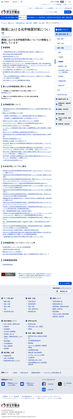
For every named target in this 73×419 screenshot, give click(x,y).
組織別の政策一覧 (63, 99)
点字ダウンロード (46, 4)
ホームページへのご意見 (55, 398)
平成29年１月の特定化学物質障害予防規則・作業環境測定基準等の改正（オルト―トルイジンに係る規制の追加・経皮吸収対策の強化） (27, 207)
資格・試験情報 (8, 346)
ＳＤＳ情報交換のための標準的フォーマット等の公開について (20, 69)
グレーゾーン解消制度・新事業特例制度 (37, 346)
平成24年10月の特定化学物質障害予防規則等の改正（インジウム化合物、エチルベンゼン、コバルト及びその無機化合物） (27, 186)
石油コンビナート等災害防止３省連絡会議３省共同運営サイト (20, 132)
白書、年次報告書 (9, 358)
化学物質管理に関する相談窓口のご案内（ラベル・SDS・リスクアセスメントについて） (26, 72)
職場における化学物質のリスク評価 (13, 113)
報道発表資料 (32, 304)
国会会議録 (61, 114)
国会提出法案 (32, 324)
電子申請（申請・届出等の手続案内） (37, 337)
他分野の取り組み (62, 94)
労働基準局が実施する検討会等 (11, 249)
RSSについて (41, 398)
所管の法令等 (32, 321)
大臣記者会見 (32, 301)
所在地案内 (7, 329)
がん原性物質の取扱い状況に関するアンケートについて (18, 61)
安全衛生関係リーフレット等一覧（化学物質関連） (17, 247)
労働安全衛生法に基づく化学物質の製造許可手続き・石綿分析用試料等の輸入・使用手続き (27, 135)
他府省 (15, 372)
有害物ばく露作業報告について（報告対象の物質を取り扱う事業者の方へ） (25, 115)
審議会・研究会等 (63, 109)
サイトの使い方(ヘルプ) (27, 398)
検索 (68, 12)
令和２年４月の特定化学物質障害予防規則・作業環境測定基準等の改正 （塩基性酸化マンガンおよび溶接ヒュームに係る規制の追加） (27, 226)
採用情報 (6, 348)
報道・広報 (31, 298)
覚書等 (30, 329)
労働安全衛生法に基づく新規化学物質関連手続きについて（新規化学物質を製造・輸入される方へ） (27, 109)
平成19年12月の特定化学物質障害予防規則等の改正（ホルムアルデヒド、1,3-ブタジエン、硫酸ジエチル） (27, 171)
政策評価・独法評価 (63, 124)
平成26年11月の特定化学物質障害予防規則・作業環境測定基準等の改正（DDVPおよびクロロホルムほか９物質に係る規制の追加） (27, 195)
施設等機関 (7, 341)
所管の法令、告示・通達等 (35, 326)
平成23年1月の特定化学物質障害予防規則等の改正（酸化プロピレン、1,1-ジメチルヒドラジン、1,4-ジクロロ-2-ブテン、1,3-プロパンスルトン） (27, 180)
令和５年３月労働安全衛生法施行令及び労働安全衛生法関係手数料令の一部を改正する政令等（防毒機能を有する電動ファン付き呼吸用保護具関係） (27, 233)
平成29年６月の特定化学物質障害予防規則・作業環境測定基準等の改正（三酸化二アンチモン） (27, 218)
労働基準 (60, 61)
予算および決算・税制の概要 (64, 119)
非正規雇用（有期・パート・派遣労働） (64, 71)
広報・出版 (31, 306)
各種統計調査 (7, 355)
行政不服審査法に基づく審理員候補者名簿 (37, 363)
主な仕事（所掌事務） (10, 331)
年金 (58, 90)
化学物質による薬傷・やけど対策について (14, 141)
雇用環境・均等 (62, 66)
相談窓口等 (61, 85)
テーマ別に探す (9, 298)
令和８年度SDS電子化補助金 (12, 54)
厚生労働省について (10, 321)
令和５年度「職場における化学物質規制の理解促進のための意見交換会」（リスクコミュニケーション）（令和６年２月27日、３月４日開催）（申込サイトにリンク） (27, 148)
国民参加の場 (68, 8)
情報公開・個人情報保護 (35, 352)
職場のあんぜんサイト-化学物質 (12, 251)
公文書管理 (31, 357)
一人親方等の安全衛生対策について (13, 160)
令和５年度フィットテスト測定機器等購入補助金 (16, 80)
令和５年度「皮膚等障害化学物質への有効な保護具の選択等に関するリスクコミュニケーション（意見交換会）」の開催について (27, 152)
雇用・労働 (60, 48)
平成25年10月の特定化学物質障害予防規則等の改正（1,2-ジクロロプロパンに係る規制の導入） (27, 190)
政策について (63, 30)
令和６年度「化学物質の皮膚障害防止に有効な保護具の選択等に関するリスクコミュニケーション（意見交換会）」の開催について (27, 157)
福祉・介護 (60, 43)
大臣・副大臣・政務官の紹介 (12, 324)
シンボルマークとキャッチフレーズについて (47, 396)
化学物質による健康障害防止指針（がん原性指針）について (21, 118)
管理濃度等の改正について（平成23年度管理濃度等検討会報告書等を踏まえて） (25, 183)
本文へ (31, 8)
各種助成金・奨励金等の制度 (64, 104)
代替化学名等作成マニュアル (11, 56)
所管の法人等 (24, 372)
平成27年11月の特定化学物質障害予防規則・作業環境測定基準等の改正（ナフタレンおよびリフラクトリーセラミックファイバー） (27, 203)
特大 (70, 1)
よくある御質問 (49, 8)
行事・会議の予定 (33, 309)
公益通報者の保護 (33, 350)
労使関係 (60, 76)
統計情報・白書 (9, 352)
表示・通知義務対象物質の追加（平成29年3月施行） (17, 211)
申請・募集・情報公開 (35, 333)
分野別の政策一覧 (63, 34)
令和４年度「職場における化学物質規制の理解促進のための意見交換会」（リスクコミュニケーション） (27, 144)
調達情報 (30, 343)
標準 (62, 1)
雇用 (59, 52)
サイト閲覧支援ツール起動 (60, 4)
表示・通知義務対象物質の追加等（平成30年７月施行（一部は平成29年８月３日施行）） (26, 222)
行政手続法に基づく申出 (35, 360)
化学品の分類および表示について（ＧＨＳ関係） (16, 125)
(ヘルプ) (70, 4)
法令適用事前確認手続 (34, 340)
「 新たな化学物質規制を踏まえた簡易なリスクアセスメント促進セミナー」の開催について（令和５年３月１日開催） (27, 77)
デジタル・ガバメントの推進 (36, 355)
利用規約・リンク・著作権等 (11, 396)
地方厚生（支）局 (9, 334)
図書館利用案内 (36, 372)
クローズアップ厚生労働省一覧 (52, 372)
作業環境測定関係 (8, 264)
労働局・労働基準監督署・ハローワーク (13, 337)
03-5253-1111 (11, 414)
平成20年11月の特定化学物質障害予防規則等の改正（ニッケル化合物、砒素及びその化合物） (27, 175)
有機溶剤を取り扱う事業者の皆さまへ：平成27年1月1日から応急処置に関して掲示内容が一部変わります (27, 199)
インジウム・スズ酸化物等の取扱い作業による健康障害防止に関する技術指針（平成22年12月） (27, 128)
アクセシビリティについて (10, 398)
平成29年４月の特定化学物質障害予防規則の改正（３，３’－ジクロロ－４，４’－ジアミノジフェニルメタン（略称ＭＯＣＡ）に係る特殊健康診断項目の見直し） (27, 214)
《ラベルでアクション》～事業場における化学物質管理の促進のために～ (23, 123)
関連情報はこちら (6, 92)
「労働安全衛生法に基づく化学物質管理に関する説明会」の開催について (23, 52)
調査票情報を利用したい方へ (12, 360)
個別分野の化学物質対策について (12, 138)
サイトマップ (59, 8)
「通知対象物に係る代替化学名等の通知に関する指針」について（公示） (23, 58)
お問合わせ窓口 (39, 8)
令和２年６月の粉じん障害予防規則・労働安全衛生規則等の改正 (21, 230)
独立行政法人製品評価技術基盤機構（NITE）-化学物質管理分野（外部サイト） (25, 254)
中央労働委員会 (8, 343)
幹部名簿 (6, 326)
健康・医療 (60, 38)
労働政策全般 (62, 81)
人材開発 (60, 57)
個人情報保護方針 (27, 396)
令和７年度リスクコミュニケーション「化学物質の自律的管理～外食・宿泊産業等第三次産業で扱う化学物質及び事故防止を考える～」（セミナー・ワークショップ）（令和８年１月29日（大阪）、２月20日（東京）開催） (27, 65)
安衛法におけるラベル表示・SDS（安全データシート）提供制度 (21, 121)
